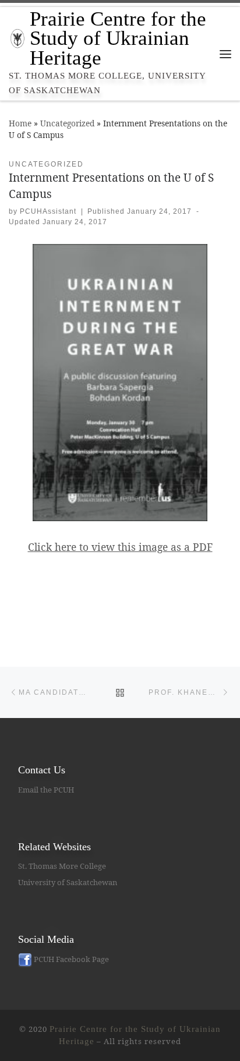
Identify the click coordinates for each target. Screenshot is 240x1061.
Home (20, 123)
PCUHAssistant (48, 211)
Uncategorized (67, 123)
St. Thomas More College (62, 866)
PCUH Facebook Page (70, 959)
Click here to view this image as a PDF (120, 547)
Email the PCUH (46, 789)
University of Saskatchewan (67, 882)
